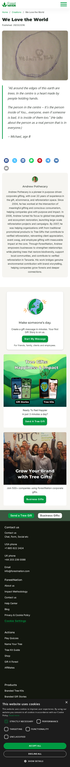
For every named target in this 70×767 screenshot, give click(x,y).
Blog (7, 609)
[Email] (6, 168)
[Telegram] (48, 160)
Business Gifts (50, 515)
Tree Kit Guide (12, 650)
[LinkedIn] (23, 160)
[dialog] (35, 733)
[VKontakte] (56, 160)
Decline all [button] (35, 753)
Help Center (11, 603)
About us (9, 585)
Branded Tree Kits (14, 690)
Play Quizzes (12, 638)
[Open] (64, 4)
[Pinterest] (39, 160)
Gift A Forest (11, 661)
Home (5, 12)
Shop (7, 655)
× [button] (66, 702)
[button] (35, 761)
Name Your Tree (13, 644)
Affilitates (10, 667)
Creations (16, 12)
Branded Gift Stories (16, 696)
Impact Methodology (16, 591)
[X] (14, 160)
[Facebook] (6, 160)
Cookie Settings (15, 621)
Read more (14, 715)
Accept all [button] (35, 745)
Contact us (10, 597)
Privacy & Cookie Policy (17, 615)
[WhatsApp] (31, 160)
